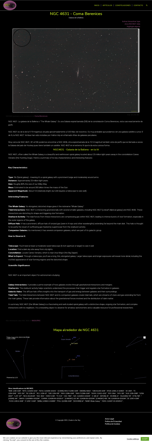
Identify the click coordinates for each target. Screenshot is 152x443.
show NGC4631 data (132, 24)
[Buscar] (147, 5)
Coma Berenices (41, 116)
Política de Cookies (112, 424)
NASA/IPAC (36, 321)
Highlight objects (133, 26)
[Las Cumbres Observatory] (11, 377)
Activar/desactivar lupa (131, 21)
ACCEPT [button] (145, 439)
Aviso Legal (109, 419)
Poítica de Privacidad (113, 421)
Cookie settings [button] (133, 439)
